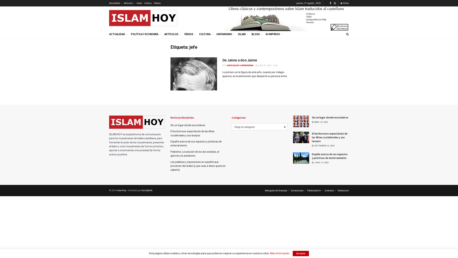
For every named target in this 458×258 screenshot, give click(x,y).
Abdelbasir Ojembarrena (240, 65)
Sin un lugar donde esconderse (187, 125)
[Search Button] (347, 34)
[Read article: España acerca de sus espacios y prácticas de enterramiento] (301, 158)
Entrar (345, 3)
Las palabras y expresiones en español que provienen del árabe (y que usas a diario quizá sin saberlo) (198, 166)
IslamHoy (121, 190)
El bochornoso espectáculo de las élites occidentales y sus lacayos (329, 137)
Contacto (329, 190)
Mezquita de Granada (276, 190)
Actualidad (114, 3)
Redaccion (343, 190)
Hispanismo (224, 34)
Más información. (280, 253)
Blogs (256, 34)
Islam (139, 3)
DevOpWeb (147, 190)
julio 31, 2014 (264, 65)
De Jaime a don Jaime (239, 60)
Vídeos (157, 3)
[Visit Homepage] (143, 18)
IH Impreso (273, 34)
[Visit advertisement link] (286, 18)
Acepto (300, 253)
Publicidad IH (314, 190)
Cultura (148, 3)
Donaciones (297, 190)
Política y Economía (144, 34)
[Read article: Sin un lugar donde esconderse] (301, 121)
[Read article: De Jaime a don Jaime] (193, 74)
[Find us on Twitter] (335, 3)
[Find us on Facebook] (330, 3)
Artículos (128, 3)
